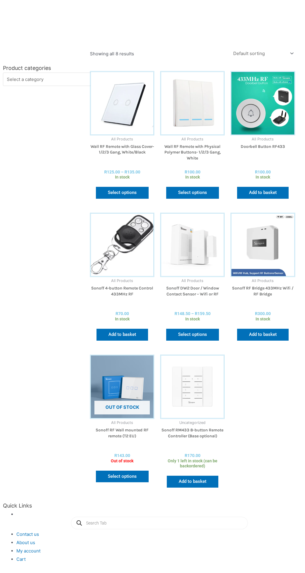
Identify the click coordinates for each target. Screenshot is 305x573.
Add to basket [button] (263, 192)
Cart (21, 559)
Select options (122, 192)
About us (25, 542)
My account (28, 551)
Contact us (27, 534)
